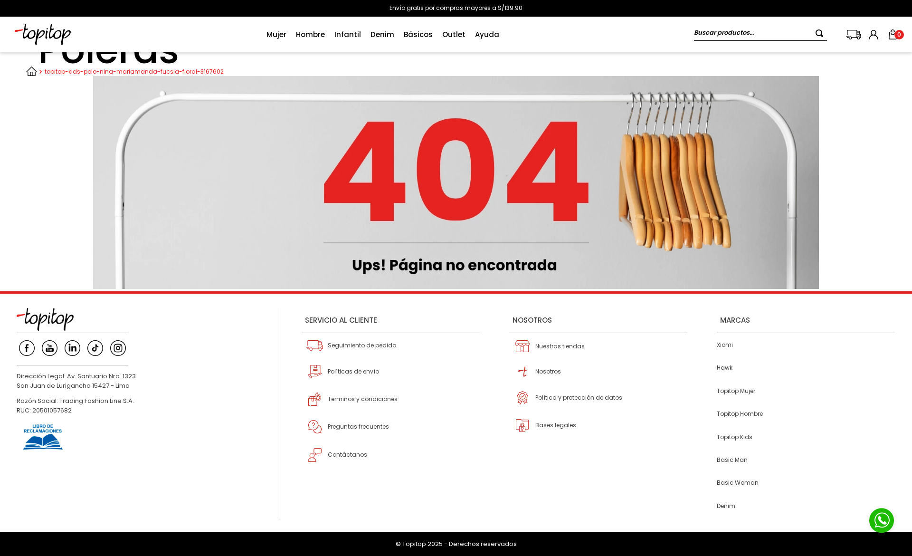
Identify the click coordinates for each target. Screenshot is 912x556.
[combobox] (760, 34)
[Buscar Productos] (821, 33)
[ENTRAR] (874, 34)
